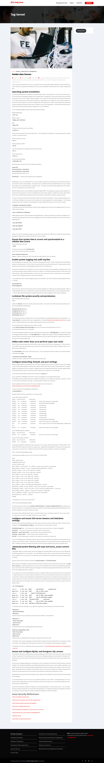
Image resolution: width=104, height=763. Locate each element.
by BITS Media (25, 78)
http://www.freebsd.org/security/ (21, 706)
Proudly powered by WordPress (18, 761)
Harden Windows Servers (45, 741)
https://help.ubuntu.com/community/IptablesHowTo (26, 386)
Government (14, 745)
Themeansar (41, 761)
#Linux (68, 78)
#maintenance (15, 79)
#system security (16, 82)
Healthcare (14, 741)
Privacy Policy (14, 752)
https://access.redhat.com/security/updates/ (24, 703)
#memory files (22, 79)
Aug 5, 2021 (16, 78)
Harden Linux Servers (21, 74)
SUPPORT (89, 3)
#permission (29, 79)
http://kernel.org (16, 715)
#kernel (64, 78)
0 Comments (34, 78)
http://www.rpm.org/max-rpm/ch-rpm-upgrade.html (26, 700)
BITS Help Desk (17, 2)
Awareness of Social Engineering (48, 734)
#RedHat (41, 79)
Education (20, 737)
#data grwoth (49, 78)
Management (33, 71)
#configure (42, 78)
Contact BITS (81, 30)
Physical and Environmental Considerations (51, 737)
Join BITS (79, 3)
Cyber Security (25, 71)
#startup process (62, 79)
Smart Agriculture (23, 745)
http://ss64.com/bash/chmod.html (56, 320)
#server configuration (52, 79)
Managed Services (61, 3)
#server (45, 79)
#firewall (60, 78)
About (72, 3)
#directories (55, 78)
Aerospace (13, 737)
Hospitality (20, 741)
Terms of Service (15, 749)
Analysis (18, 71)
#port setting (35, 79)
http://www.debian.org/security (20, 697)
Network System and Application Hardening (51, 749)
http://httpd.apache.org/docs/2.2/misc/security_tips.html (28, 709)
